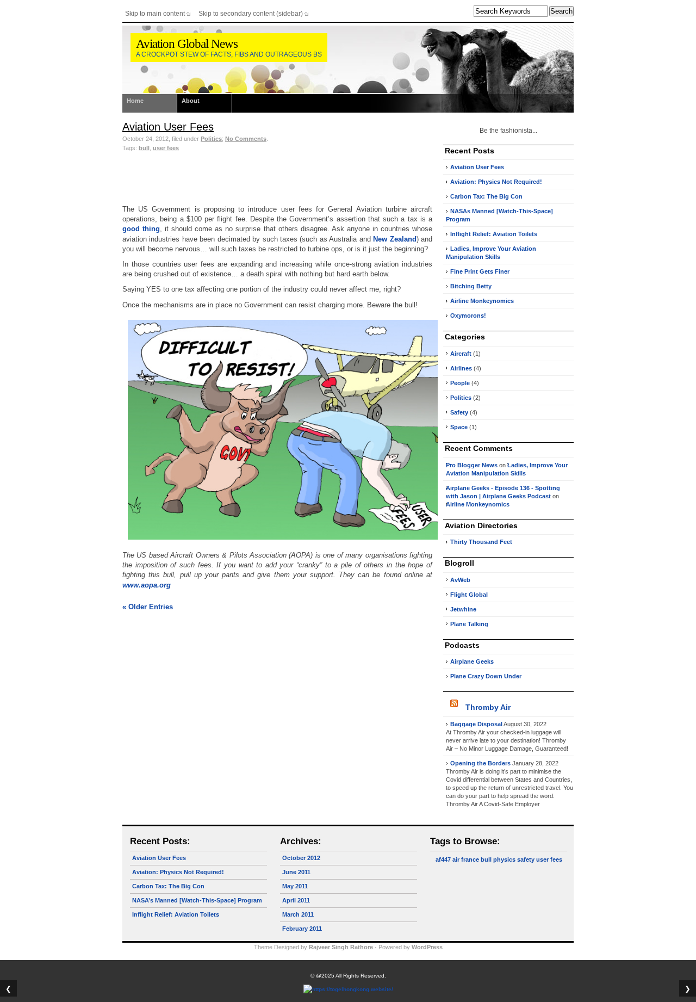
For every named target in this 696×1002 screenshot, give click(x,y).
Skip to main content (155, 13)
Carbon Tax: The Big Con (486, 196)
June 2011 (296, 872)
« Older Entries (147, 607)
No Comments (245, 138)
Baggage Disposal (476, 724)
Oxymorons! (468, 315)
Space (459, 427)
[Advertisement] (277, 174)
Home (135, 100)
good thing (141, 229)
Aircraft (460, 353)
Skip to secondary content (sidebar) (250, 13)
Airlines (461, 368)
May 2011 (295, 886)
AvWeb (460, 580)
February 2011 (302, 928)
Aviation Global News (187, 44)
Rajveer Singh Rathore (341, 947)
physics (504, 859)
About (191, 100)
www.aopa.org (146, 585)
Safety (459, 412)
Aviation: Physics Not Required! (496, 181)
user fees (166, 148)
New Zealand (394, 239)
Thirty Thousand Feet (481, 542)
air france (465, 859)
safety (526, 859)
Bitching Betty (471, 286)
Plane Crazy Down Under (485, 676)
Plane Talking (469, 624)
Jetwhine (463, 609)
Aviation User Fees (168, 127)
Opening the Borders (480, 763)
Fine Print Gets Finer (479, 271)
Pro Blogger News (472, 465)
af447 (443, 859)
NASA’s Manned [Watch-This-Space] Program (197, 900)
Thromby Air (488, 707)
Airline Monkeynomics (482, 301)
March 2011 (298, 914)
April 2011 (296, 900)
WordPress (427, 947)
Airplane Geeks (472, 661)
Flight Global (469, 594)
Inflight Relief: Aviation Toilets (493, 234)
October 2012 (301, 858)
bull (144, 148)
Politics (211, 138)
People (460, 383)
